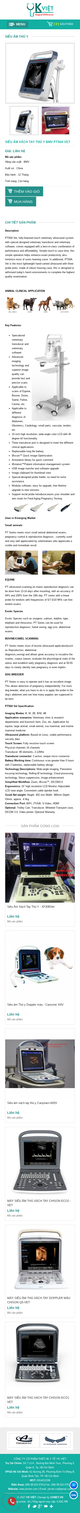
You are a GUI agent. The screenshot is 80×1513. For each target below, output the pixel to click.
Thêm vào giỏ (27, 192)
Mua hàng (23, 202)
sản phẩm (63, 24)
